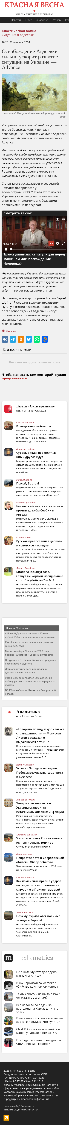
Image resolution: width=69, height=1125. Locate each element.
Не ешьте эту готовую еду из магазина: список (36, 973)
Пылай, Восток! (27, 483)
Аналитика (42, 20)
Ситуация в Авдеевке (18, 35)
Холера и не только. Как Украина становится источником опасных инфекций (40, 807)
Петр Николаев (25, 764)
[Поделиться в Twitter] (29, 339)
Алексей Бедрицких (26, 834)
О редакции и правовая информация (26, 1099)
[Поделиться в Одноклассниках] (21, 339)
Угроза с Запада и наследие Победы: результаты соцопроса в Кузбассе (39, 772)
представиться (14, 378)
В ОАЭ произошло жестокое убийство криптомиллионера (37, 984)
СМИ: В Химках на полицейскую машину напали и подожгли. (38, 1031)
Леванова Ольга (25, 912)
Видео (28, 20)
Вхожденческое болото (33, 426)
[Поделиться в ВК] (5, 339)
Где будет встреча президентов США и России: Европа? (38, 1042)
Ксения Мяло (23, 537)
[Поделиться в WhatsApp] (37, 339)
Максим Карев (24, 479)
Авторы (57, 20)
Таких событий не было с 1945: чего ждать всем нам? (38, 995)
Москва (11, 331)
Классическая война (19, 31)
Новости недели (25, 449)
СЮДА (17, 1109)
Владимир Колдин (26, 502)
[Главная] (34, 8)
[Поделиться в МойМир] (45, 339)
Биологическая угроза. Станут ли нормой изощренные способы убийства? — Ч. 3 (39, 576)
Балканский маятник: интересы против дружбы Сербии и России (39, 510)
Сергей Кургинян (25, 422)
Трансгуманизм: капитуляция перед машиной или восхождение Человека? (34, 259)
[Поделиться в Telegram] (13, 339)
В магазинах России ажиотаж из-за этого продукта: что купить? (39, 1020)
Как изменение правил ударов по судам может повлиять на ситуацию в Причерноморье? (39, 885)
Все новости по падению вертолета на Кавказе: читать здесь (37, 1008)
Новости (16, 20)
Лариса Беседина (25, 568)
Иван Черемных (25, 854)
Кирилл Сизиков (25, 877)
